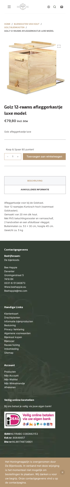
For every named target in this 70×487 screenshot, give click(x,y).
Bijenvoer (9, 341)
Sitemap (8, 352)
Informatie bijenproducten (18, 321)
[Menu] (9, 6)
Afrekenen (10, 387)
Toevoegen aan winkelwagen (44, 156)
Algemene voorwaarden (17, 333)
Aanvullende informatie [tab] (35, 189)
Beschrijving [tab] (34, 180)
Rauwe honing (12, 344)
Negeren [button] (62, 472)
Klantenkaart (11, 313)
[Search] (54, 7)
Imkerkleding (11, 348)
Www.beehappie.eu (15, 286)
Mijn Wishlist (11, 379)
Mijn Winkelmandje (14, 383)
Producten (10, 371)
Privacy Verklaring (14, 329)
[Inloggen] (48, 7)
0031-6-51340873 (14, 283)
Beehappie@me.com (15, 290)
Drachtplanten (12, 317)
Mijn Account (11, 375)
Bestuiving (10, 325)
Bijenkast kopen (13, 337)
